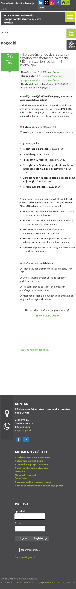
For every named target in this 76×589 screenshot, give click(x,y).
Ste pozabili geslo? (25, 557)
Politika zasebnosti (25, 582)
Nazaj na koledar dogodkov (35, 349)
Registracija (41, 538)
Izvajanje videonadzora (45, 582)
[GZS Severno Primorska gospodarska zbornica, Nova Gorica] (17, 3)
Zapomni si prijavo (30, 549)
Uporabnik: (20, 511)
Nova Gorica (53, 80)
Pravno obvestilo (7, 582)
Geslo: (18, 523)
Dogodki (5, 32)
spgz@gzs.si (24, 430)
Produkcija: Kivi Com (66, 582)
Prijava (23, 538)
